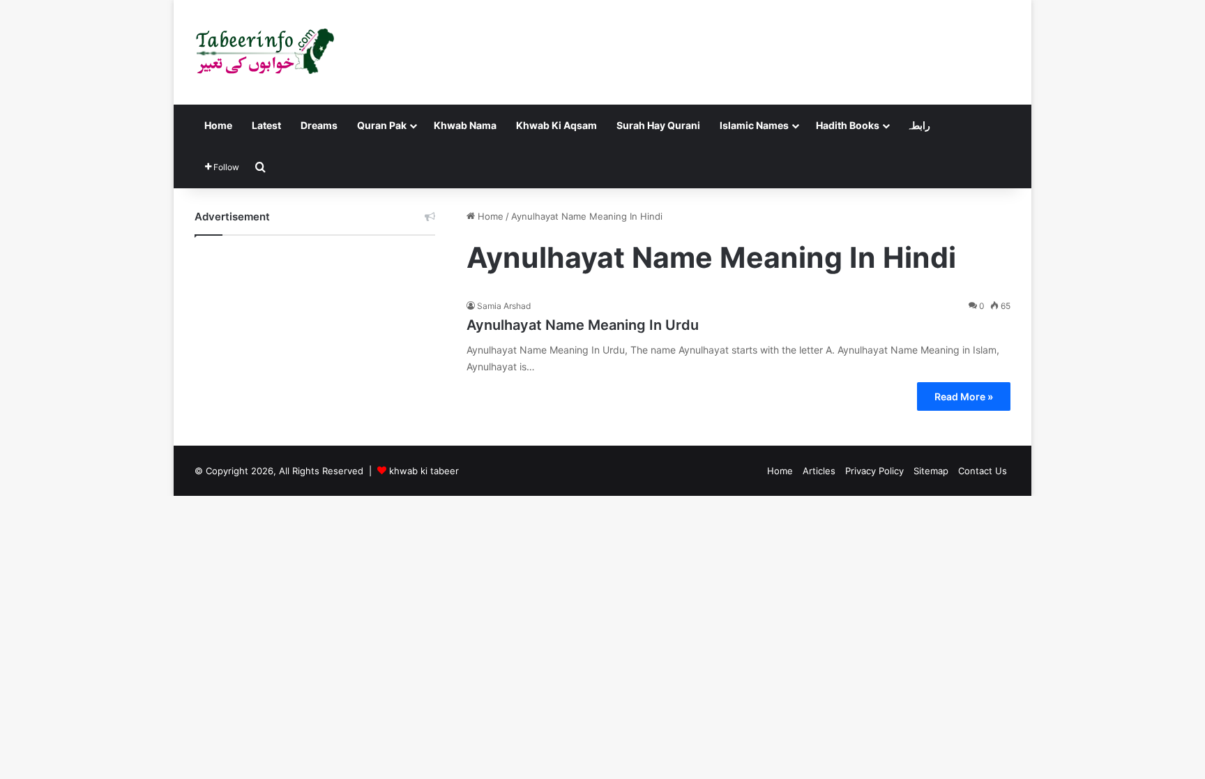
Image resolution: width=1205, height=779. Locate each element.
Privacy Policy (874, 470)
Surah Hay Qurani (658, 125)
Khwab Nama (465, 125)
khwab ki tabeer (424, 470)
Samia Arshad (504, 306)
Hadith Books (847, 125)
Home (218, 125)
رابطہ (918, 125)
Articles (819, 470)
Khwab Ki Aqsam (556, 125)
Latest (266, 125)
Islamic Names (754, 125)
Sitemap (931, 470)
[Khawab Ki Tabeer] (264, 52)
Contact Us (982, 470)
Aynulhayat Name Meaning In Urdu (583, 325)
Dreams (319, 125)
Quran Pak (382, 125)
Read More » (963, 396)
